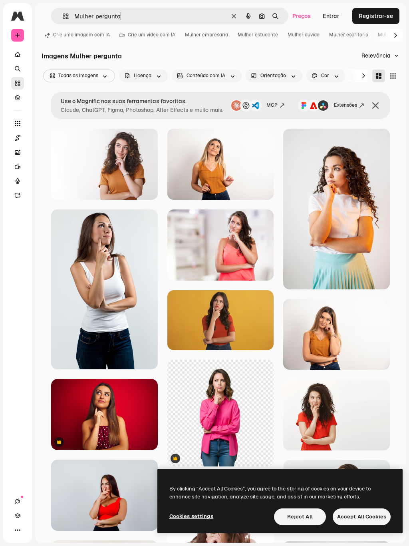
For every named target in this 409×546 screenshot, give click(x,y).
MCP (272, 105)
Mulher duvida (304, 35)
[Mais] (17, 530)
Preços (301, 16)
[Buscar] (17, 68)
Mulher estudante (258, 35)
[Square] (393, 76)
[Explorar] (17, 97)
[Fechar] (375, 105)
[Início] (17, 54)
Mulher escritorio (348, 35)
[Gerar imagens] (17, 152)
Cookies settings (191, 516)
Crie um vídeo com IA (151, 35)
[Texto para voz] (17, 181)
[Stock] (17, 83)
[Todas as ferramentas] (17, 123)
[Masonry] (378, 76)
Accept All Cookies (361, 516)
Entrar (331, 16)
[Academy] (17, 515)
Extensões (345, 105)
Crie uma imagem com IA (81, 35)
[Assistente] (17, 195)
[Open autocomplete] (62, 16)
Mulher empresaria (206, 35)
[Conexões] (17, 501)
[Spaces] (17, 138)
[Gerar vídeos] (17, 166)
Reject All (300, 516)
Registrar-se (376, 16)
